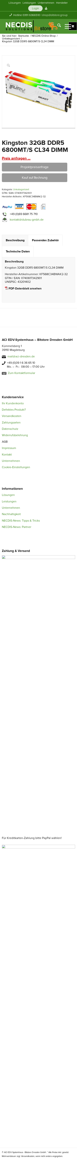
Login (35, 8)
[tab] (15, 240)
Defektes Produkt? (14, 410)
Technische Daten (18, 251)
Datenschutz (10, 429)
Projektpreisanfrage (35, 167)
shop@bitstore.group (55, 15)
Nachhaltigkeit (11, 514)
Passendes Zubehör (45, 240)
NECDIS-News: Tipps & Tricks (21, 521)
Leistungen (9, 501)
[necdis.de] (32, 26)
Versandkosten (11, 416)
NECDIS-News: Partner (16, 527)
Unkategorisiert (21, 189)
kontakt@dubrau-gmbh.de (27, 220)
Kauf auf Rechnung (34, 178)
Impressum (9, 448)
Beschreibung (15, 240)
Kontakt (7, 454)
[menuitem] (14, 3)
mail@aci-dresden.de (21, 356)
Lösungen (8, 495)
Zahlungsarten (11, 422)
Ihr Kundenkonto (13, 403)
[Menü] (66, 26)
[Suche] (57, 26)
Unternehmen (11, 461)
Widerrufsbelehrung (15, 435)
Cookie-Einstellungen (16, 467)
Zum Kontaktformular (21, 373)
